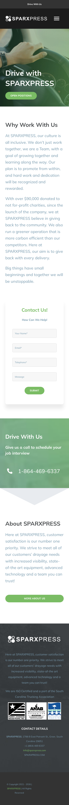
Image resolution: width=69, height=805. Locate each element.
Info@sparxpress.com (34, 750)
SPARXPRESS (14, 788)
